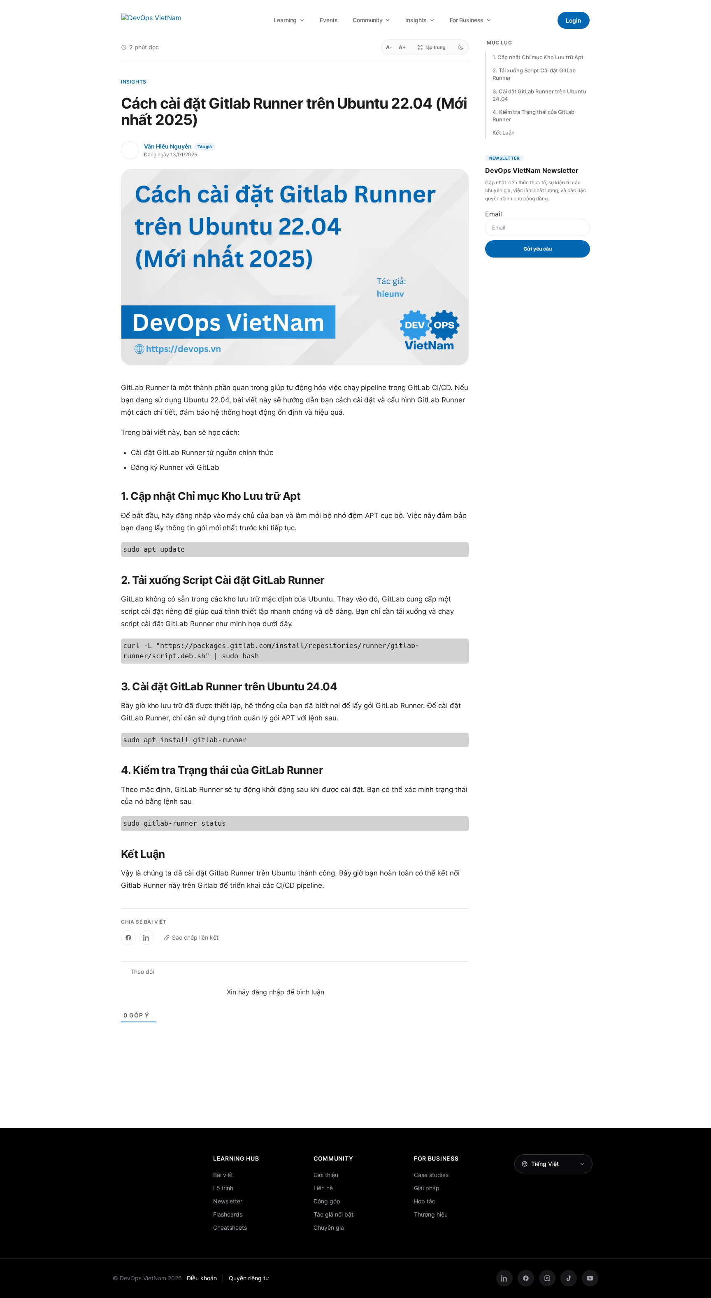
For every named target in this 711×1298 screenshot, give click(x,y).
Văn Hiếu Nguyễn (168, 146)
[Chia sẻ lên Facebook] (128, 937)
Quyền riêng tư (249, 1278)
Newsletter (227, 1201)
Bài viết (223, 1174)
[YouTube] (590, 1278)
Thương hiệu (431, 1214)
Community (368, 19)
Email (493, 214)
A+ (402, 47)
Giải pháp (426, 1187)
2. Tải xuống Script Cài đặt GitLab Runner (534, 74)
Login (573, 20)
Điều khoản (202, 1278)
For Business (466, 19)
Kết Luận (504, 132)
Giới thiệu (326, 1174)
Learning (285, 19)
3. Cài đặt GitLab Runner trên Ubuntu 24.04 (539, 95)
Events (329, 19)
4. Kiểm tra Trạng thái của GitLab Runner (533, 116)
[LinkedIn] (504, 1278)
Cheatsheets (230, 1227)
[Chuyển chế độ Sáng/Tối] (461, 47)
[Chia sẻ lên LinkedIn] (146, 937)
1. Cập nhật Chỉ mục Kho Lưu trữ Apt (538, 57)
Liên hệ (323, 1187)
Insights (416, 19)
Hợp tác (424, 1201)
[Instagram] (547, 1278)
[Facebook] (526, 1278)
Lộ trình (223, 1187)
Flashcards (227, 1214)
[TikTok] (568, 1278)
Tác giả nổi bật (333, 1214)
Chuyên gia (329, 1227)
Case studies (431, 1174)
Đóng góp (327, 1201)
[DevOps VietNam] (164, 20)
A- (389, 47)
